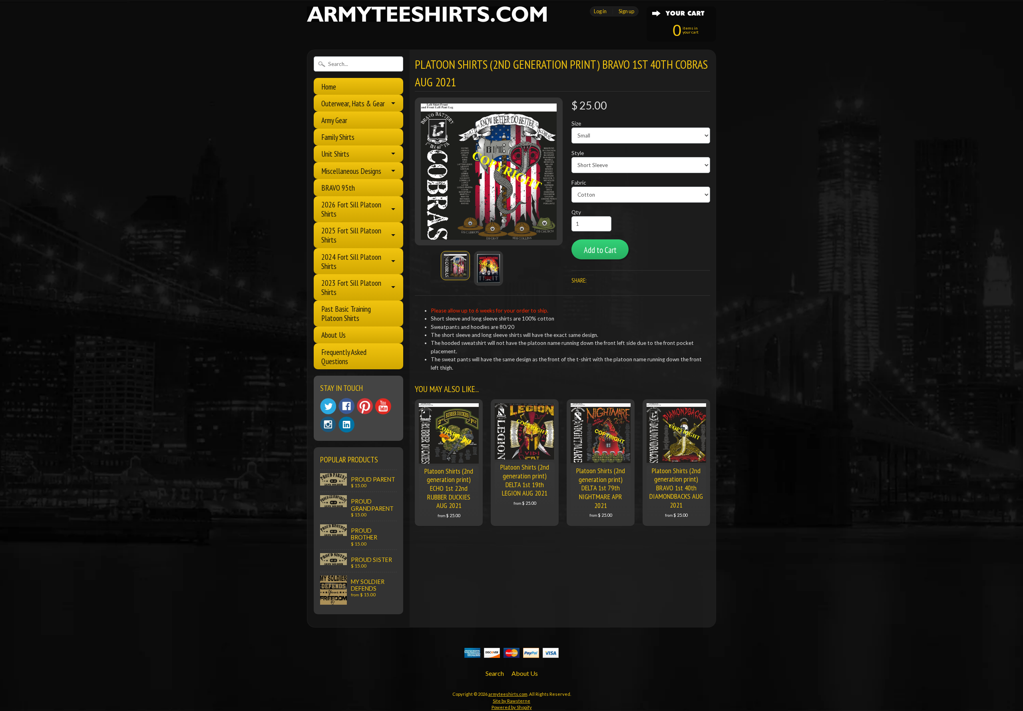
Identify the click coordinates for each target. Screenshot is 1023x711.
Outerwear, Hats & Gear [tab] (353, 103)
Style (577, 153)
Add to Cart (600, 250)
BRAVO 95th (338, 187)
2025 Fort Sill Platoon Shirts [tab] (351, 235)
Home (328, 86)
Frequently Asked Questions (343, 356)
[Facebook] (346, 406)
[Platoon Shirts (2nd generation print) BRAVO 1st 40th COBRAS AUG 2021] (455, 265)
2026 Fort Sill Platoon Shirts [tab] (351, 209)
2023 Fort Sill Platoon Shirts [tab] (351, 287)
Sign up (626, 11)
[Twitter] (328, 406)
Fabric (578, 182)
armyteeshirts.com (507, 694)
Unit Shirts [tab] (335, 154)
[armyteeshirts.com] (427, 17)
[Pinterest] (365, 406)
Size (576, 123)
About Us (333, 334)
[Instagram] (328, 424)
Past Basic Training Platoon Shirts (346, 313)
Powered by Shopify (512, 707)
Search (495, 673)
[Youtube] (383, 406)
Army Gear (334, 120)
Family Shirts (337, 136)
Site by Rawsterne (511, 700)
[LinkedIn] (346, 424)
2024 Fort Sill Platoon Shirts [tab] (351, 261)
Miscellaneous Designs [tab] (351, 171)
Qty (576, 212)
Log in (600, 11)
